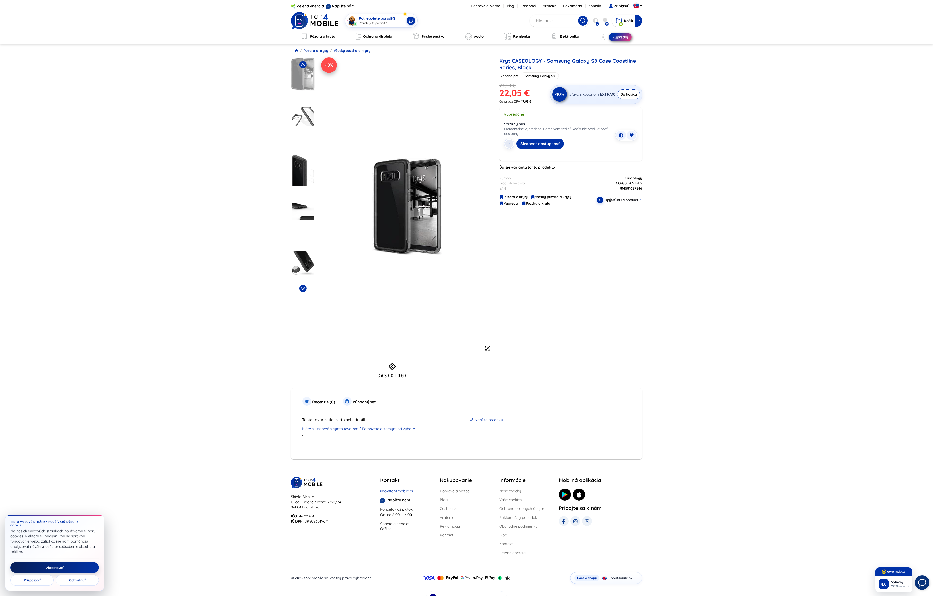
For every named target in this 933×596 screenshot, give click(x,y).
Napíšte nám (343, 6)
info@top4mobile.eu (397, 491)
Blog (510, 6)
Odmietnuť (77, 580)
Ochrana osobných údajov (522, 508)
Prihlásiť (621, 6)
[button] (303, 80)
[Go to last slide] (302, 64)
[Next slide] (302, 288)
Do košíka (629, 94)
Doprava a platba (485, 6)
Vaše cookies (510, 500)
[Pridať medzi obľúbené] (631, 135)
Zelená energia (310, 6)
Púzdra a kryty (316, 50)
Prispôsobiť (32, 580)
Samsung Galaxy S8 (540, 76)
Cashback (529, 6)
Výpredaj (511, 203)
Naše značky (510, 491)
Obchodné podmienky (518, 526)
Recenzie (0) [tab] (323, 402)
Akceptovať (54, 567)
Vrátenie (550, 6)
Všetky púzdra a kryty (352, 50)
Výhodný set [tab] (364, 402)
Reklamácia (572, 6)
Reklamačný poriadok (518, 517)
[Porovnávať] (621, 135)
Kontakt (594, 6)
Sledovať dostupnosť (540, 143)
